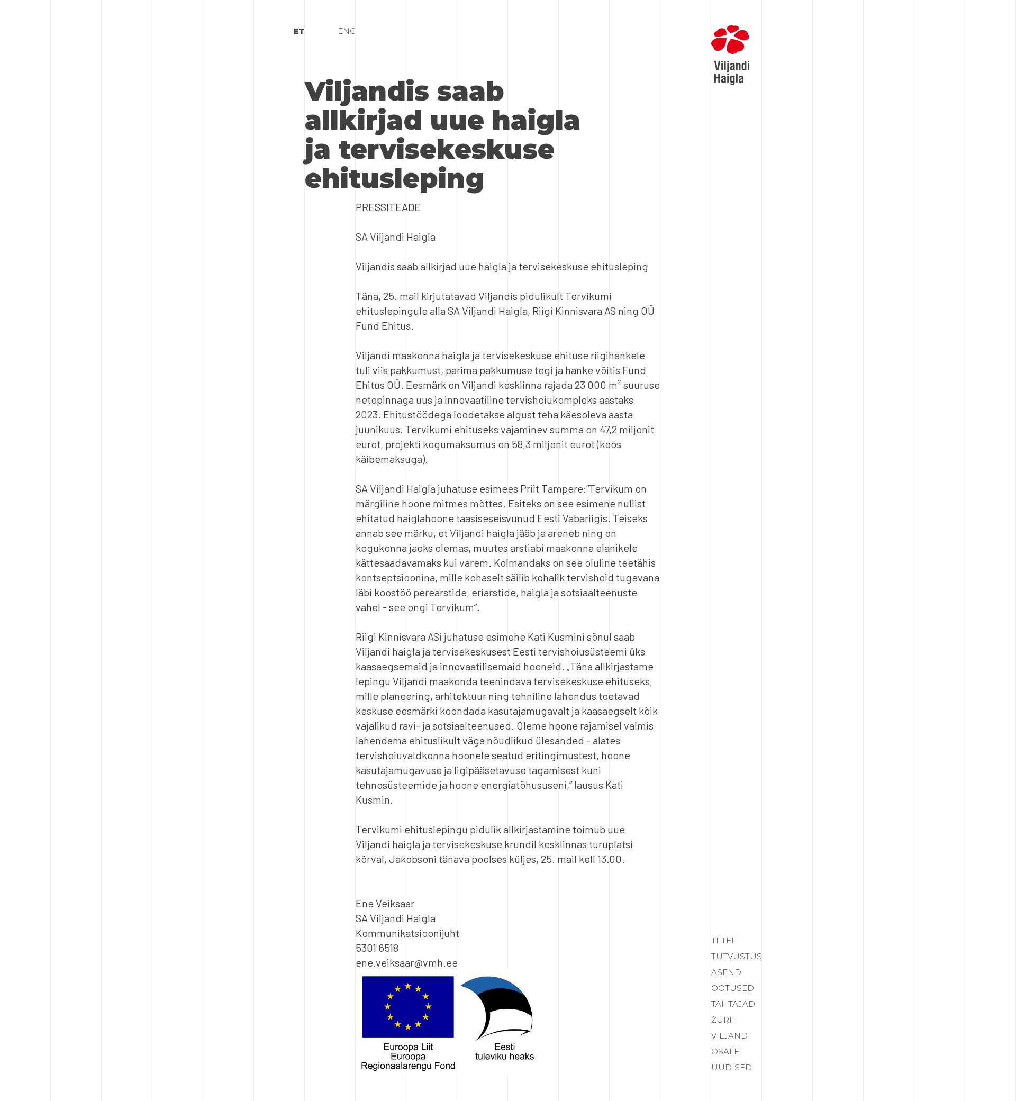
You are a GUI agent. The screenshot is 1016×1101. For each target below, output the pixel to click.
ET (299, 31)
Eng (347, 31)
